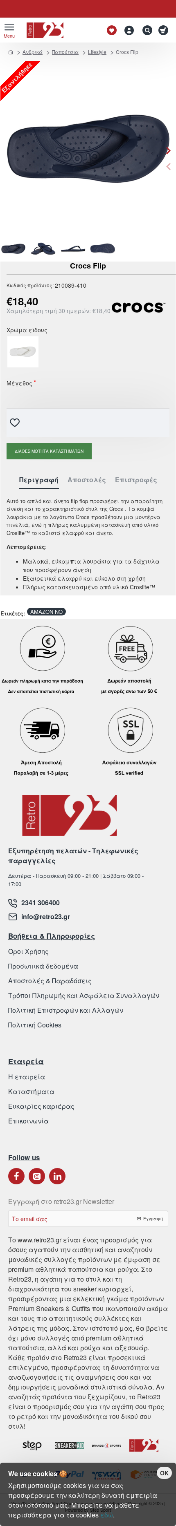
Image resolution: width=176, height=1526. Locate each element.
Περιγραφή (39, 480)
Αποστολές (87, 480)
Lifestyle (97, 51)
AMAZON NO (46, 611)
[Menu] (9, 30)
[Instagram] (37, 1176)
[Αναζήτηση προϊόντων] (145, 30)
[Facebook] (16, 1176)
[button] (168, 166)
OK (164, 1473)
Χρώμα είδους (27, 330)
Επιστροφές (136, 480)
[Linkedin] (57, 1176)
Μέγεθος (19, 383)
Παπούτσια (65, 51)
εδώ (106, 1514)
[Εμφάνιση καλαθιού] (164, 30)
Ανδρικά (33, 51)
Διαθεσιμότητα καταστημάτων (49, 451)
